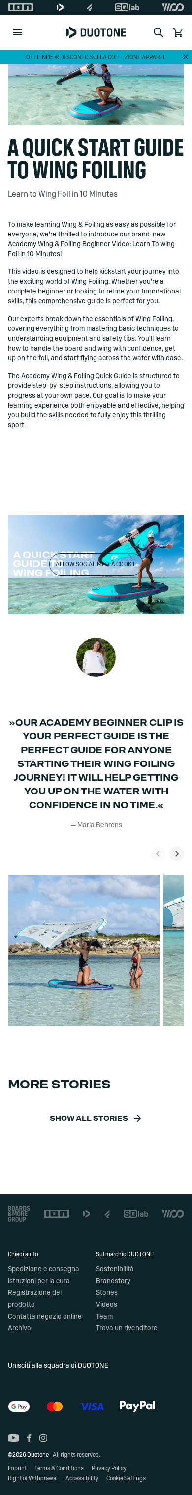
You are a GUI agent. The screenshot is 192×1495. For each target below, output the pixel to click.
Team (104, 1316)
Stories (107, 1293)
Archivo (19, 1328)
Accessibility (81, 1478)
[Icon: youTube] (13, 1438)
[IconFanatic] (89, 7)
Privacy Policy (109, 1468)
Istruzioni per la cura (39, 1281)
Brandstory (113, 1281)
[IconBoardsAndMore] (19, 1214)
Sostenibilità (115, 1269)
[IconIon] (20, 7)
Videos (106, 1304)
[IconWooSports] (173, 7)
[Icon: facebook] (29, 1438)
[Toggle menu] (18, 32)
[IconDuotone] (60, 7)
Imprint (17, 1468)
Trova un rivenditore (127, 1328)
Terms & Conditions (59, 1468)
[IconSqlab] (127, 7)
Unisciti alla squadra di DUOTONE (58, 1365)
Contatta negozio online (45, 1316)
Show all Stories (89, 1118)
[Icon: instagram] (43, 1438)
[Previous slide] (158, 854)
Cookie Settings (126, 1478)
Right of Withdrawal (33, 1478)
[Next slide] (176, 854)
